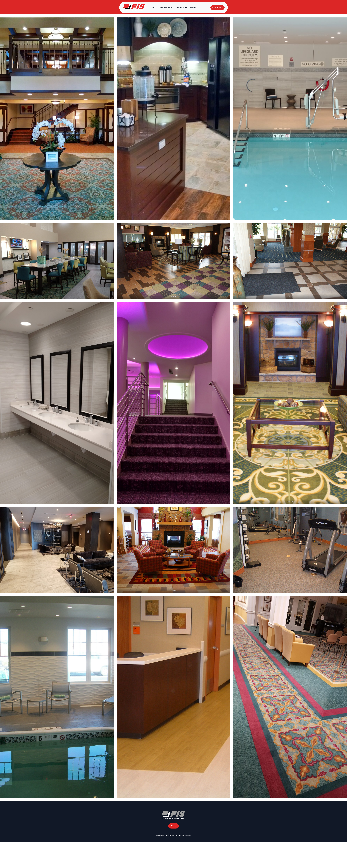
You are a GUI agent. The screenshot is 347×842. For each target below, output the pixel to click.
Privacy (173, 826)
